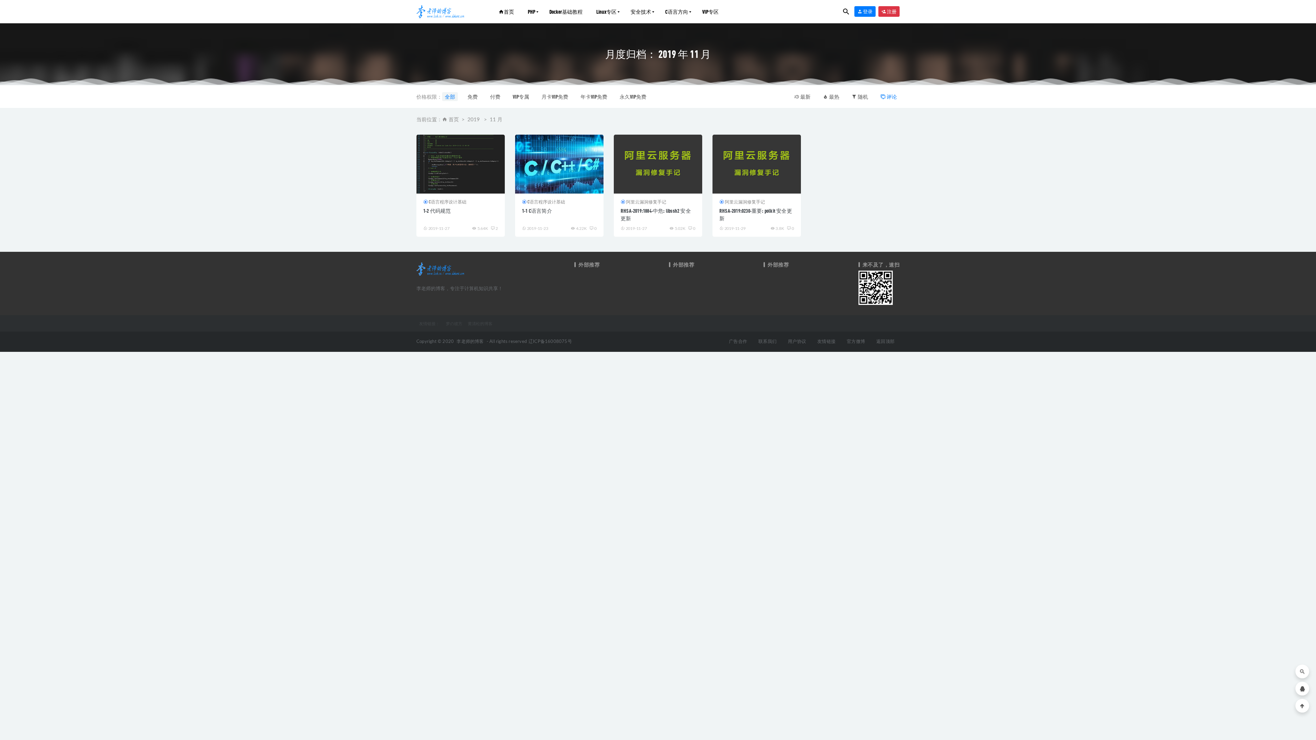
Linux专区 (606, 12)
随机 (862, 97)
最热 (833, 97)
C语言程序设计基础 (447, 202)
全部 (450, 97)
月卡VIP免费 (554, 97)
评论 (891, 97)
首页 (509, 12)
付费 (495, 97)
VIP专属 (521, 97)
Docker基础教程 (566, 12)
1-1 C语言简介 (537, 211)
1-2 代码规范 (437, 211)
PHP (531, 12)
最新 (805, 97)
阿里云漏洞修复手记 (646, 202)
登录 (867, 11)
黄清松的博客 (480, 323)
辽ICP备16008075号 (550, 342)
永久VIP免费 (633, 97)
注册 (891, 11)
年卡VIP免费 (594, 97)
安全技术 (641, 12)
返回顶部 (885, 342)
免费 (472, 97)
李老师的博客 (470, 342)
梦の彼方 (454, 323)
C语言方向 (676, 12)
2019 (473, 119)
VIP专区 (710, 12)
